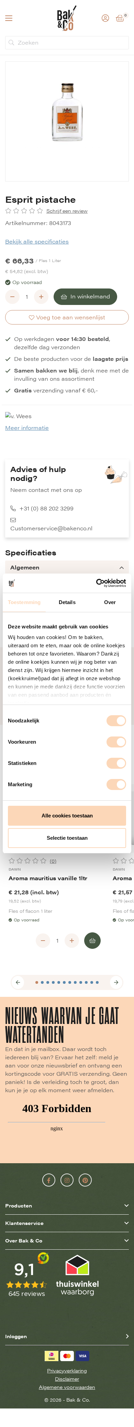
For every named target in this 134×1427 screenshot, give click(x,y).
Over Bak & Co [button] (23, 1240)
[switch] (116, 741)
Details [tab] (67, 602)
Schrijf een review (67, 211)
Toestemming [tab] (24, 602)
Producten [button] (18, 1205)
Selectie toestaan (67, 838)
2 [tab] (42, 982)
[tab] (67, 567)
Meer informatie (27, 428)
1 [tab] (36, 982)
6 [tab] (64, 982)
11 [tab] (91, 982)
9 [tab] (80, 982)
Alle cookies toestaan (67, 815)
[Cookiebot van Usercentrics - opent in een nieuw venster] (96, 583)
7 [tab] (69, 982)
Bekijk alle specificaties (37, 241)
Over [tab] (110, 602)
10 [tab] (86, 982)
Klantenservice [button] (24, 1222)
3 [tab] (47, 982)
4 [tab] (53, 982)
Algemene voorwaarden (67, 1386)
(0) (53, 861)
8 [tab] (75, 982)
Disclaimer (67, 1378)
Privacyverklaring (67, 1370)
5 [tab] (58, 982)
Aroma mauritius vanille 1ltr (48, 878)
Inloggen (16, 1336)
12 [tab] (97, 982)
